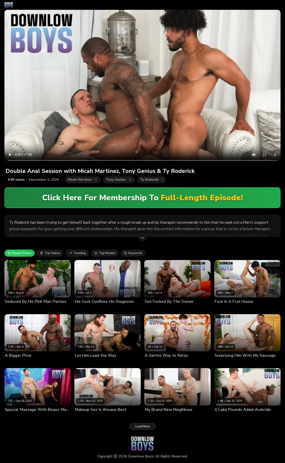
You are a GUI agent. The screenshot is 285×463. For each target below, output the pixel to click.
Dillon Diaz (152, 363)
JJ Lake (79, 309)
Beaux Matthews (44, 417)
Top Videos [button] (52, 253)
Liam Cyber (101, 417)
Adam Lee (82, 363)
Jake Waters (99, 363)
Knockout (240, 309)
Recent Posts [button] (21, 253)
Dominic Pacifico (36, 363)
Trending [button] (79, 253)
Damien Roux (154, 309)
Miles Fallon (173, 309)
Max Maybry (170, 363)
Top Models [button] (107, 253)
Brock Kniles (223, 309)
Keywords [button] (135, 253)
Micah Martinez (225, 363)
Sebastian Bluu (96, 309)
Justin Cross (83, 417)
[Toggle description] (142, 237)
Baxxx (28, 309)
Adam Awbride (225, 417)
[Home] (8, 5)
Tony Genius (14, 309)
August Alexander (18, 417)
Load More (142, 426)
